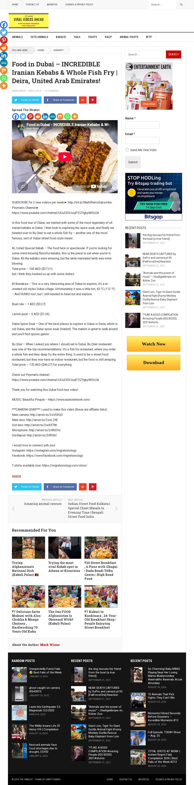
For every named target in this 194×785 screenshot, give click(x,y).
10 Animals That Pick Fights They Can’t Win (161, 696)
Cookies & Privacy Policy (79, 4)
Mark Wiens (19, 91)
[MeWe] (52, 116)
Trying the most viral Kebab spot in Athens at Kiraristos (64, 567)
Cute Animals (39, 37)
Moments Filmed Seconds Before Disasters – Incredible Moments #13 (164, 717)
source (16, 476)
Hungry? (58, 50)
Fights (92, 37)
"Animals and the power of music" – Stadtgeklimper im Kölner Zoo (159, 276)
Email (130, 134)
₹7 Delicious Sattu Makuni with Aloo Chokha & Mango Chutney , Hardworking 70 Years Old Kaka (26, 621)
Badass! (61, 37)
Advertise (52, 4)
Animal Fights (129, 37)
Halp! (108, 37)
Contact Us (32, 4)
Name (130, 118)
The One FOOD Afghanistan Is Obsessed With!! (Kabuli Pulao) (60, 617)
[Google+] (83, 100)
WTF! (149, 37)
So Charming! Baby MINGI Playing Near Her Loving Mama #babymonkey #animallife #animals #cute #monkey (165, 676)
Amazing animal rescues (43, 504)
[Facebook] (15, 116)
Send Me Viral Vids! (143, 150)
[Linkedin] (45, 116)
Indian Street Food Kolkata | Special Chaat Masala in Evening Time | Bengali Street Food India (89, 510)
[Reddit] (37, 116)
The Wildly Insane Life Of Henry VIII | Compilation (44, 727)
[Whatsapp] (67, 116)
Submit (133, 162)
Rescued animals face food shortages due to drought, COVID (43, 748)
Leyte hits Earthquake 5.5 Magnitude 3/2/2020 (44, 708)
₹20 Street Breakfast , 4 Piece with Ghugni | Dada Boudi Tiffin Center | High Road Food (100, 570)
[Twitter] (23, 116)
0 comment (52, 91)
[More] (74, 116)
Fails (77, 37)
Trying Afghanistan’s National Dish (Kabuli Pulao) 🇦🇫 (25, 568)
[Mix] (60, 116)
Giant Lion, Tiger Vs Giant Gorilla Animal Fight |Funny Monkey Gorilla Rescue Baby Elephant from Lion (104, 731)
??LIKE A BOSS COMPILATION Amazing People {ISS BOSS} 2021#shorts (160, 318)
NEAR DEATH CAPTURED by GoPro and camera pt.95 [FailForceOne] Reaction (159, 257)
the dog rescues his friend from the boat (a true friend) (104, 672)
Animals (17, 37)
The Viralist (26, 779)
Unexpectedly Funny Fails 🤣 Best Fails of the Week (45, 670)
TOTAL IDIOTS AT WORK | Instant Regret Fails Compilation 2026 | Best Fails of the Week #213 (164, 757)
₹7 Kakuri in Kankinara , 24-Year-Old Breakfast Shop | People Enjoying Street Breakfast (100, 619)
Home (15, 4)
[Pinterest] (92, 100)
